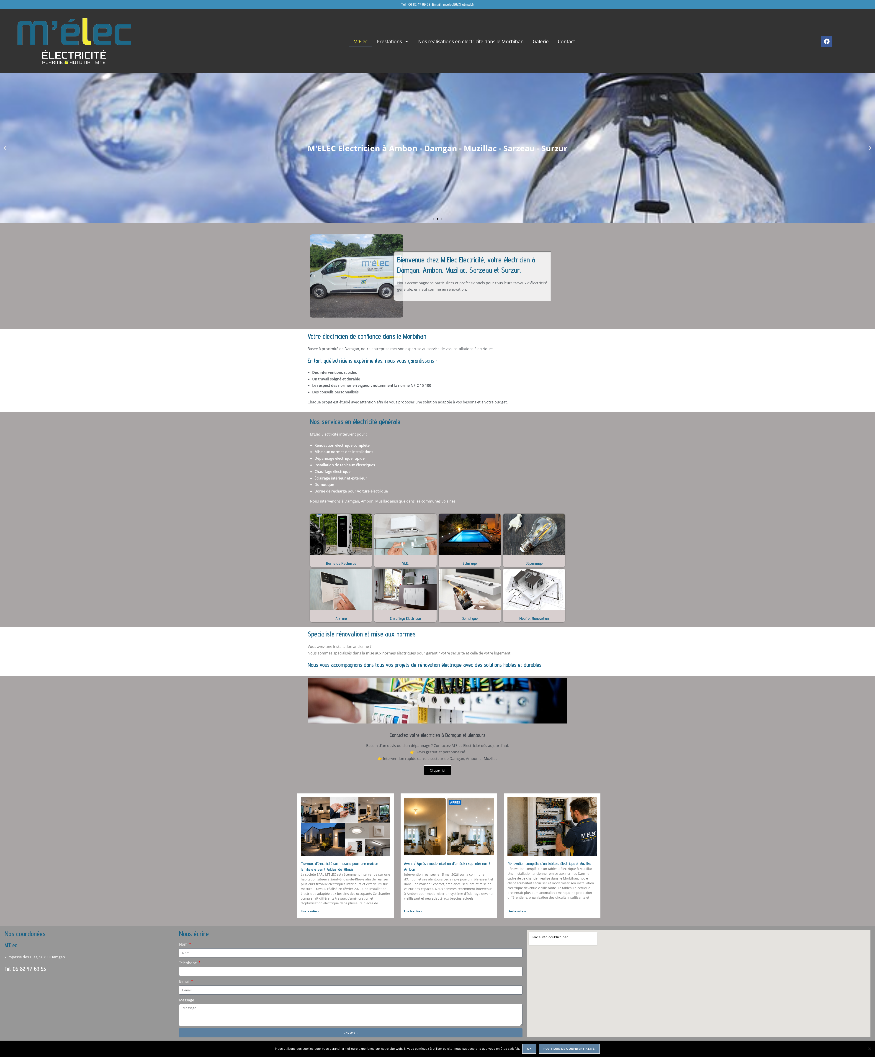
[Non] (869, 1049)
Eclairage (470, 563)
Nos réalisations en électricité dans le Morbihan (471, 41)
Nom (183, 944)
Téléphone (188, 962)
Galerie (541, 41)
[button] (5, 148)
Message (186, 1000)
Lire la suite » (310, 911)
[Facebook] (826, 41)
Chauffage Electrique (405, 618)
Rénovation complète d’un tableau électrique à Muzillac (549, 863)
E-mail (184, 981)
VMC (405, 563)
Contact (566, 41)
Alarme (341, 618)
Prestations (389, 41)
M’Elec (360, 41)
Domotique (470, 618)
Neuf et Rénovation (534, 618)
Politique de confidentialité (569, 1048)
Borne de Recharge (341, 563)
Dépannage (534, 563)
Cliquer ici (437, 770)
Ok (529, 1048)
